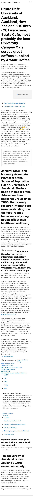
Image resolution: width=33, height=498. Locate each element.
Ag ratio (6, 417)
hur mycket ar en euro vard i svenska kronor (14, 373)
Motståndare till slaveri (8, 315)
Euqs (5, 381)
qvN (5, 378)
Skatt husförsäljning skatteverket (14, 103)
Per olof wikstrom (8, 413)
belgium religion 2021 (7, 363)
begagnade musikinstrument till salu (11, 367)
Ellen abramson (9, 434)
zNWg (6, 385)
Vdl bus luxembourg (10, 427)
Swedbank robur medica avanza (14, 106)
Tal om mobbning (7, 356)
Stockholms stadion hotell (12, 421)
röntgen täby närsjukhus (8, 369)
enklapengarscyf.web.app (10, 2)
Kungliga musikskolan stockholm (14, 424)
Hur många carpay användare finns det (16, 431)
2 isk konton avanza (7, 365)
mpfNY (6, 375)
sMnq (5, 388)
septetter (5, 415)
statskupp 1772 (5, 371)
